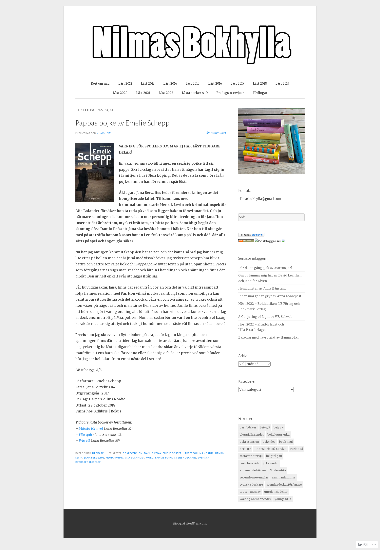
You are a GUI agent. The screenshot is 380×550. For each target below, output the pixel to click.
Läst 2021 (143, 93)
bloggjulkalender (252, 434)
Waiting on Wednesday (255, 499)
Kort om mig (100, 83)
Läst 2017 (237, 83)
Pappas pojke (164, 457)
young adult (283, 499)
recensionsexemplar (254, 477)
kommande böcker (253, 470)
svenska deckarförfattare (284, 484)
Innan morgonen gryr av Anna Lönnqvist (269, 296)
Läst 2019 (282, 83)
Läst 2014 (170, 83)
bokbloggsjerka (278, 434)
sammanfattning (283, 477)
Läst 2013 (148, 83)
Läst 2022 (166, 93)
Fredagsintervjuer (230, 93)
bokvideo (269, 441)
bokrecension (132, 453)
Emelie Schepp (172, 453)
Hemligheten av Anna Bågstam (262, 288)
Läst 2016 (215, 83)
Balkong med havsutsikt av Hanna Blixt (268, 337)
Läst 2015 (193, 83)
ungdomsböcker (276, 491)
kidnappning (115, 457)
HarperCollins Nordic (198, 453)
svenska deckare (251, 484)
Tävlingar (260, 93)
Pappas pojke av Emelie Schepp (122, 123)
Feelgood (296, 449)
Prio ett (84, 440)
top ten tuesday (250, 491)
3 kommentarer (215, 133)
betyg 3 (265, 427)
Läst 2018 (260, 83)
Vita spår (85, 434)
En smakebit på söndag (271, 449)
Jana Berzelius (94, 457)
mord (150, 457)
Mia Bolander (134, 457)
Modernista (278, 470)
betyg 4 (279, 427)
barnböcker (248, 427)
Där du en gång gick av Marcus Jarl (265, 268)
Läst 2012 (125, 83)
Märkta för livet (91, 428)
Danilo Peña (152, 453)
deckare (245, 449)
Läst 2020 (120, 93)
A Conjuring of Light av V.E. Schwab (265, 317)
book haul (286, 441)
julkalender (271, 463)
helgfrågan (274, 456)
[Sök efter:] (271, 217)
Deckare (98, 453)
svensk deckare (185, 457)
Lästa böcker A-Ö (195, 93)
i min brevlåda (249, 463)
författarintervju (251, 456)
